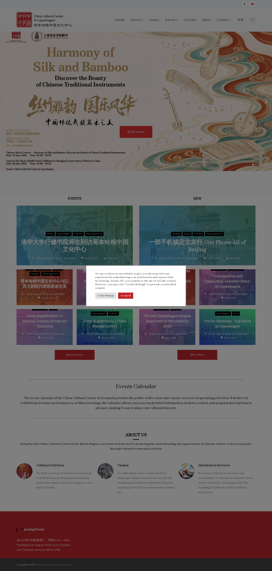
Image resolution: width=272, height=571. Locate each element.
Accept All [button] (125, 295)
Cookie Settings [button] (106, 295)
